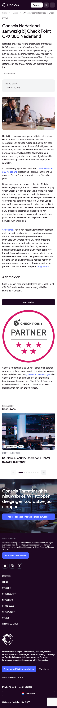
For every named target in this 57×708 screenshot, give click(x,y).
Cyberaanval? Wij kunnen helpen (19, 669)
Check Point (8, 229)
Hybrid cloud (8, 606)
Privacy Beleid (9, 686)
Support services (10, 624)
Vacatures (44, 669)
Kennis (5, 582)
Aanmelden (28, 302)
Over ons (6, 588)
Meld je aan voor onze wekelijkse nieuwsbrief (28, 516)
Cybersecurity (9, 594)
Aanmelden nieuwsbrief (15, 555)
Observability (8, 612)
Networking (7, 600)
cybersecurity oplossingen (38, 374)
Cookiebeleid (25, 686)
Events (15, 13)
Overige (5, 618)
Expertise (6, 576)
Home (4, 13)
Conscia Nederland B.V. (12, 678)
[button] (43, 472)
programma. (43, 266)
